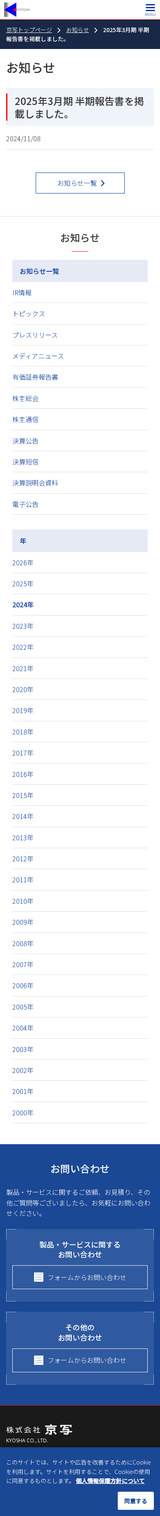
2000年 (23, 1112)
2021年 (23, 668)
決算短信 (25, 461)
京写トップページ (29, 30)
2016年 (23, 774)
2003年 (23, 1049)
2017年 (23, 753)
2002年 (23, 1070)
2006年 (23, 985)
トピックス (28, 313)
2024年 (23, 604)
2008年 (23, 943)
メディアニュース (38, 356)
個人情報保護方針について (110, 1480)
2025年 (23, 583)
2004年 (23, 1028)
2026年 (23, 562)
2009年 (23, 922)
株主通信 (25, 419)
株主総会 (25, 398)
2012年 (23, 858)
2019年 (23, 710)
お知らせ (77, 30)
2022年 (23, 647)
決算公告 (25, 440)
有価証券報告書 (35, 377)
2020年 (23, 689)
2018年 (23, 732)
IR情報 (22, 292)
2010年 (23, 901)
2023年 (23, 626)
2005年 (23, 1007)
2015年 (23, 795)
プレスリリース (35, 335)
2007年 (23, 964)
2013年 (23, 837)
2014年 (23, 816)
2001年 (23, 1091)
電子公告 (25, 504)
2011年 (23, 879)
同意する (135, 1501)
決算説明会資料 (35, 482)
